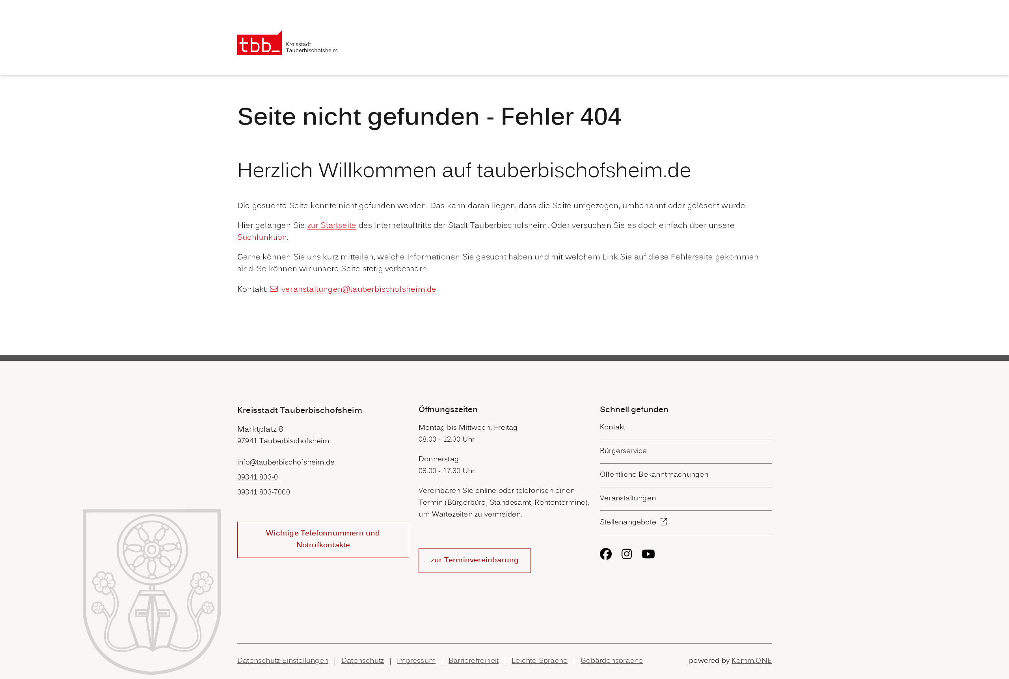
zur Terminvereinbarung (475, 560)
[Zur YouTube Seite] (648, 554)
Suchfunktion (262, 238)
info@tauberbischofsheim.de (286, 462)
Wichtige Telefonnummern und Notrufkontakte (323, 539)
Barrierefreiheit (474, 661)
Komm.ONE (752, 661)
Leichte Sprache (540, 661)
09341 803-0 (257, 477)
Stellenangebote (628, 522)
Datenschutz (362, 661)
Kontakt (612, 427)
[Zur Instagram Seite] (627, 554)
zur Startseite (332, 226)
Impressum (416, 661)
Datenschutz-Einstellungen (282, 661)
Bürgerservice (623, 451)
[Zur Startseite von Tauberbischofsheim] (287, 42)
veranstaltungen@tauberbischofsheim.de (358, 290)
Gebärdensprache (612, 661)
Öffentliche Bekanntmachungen (654, 475)
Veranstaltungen (628, 498)
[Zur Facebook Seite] (606, 554)
